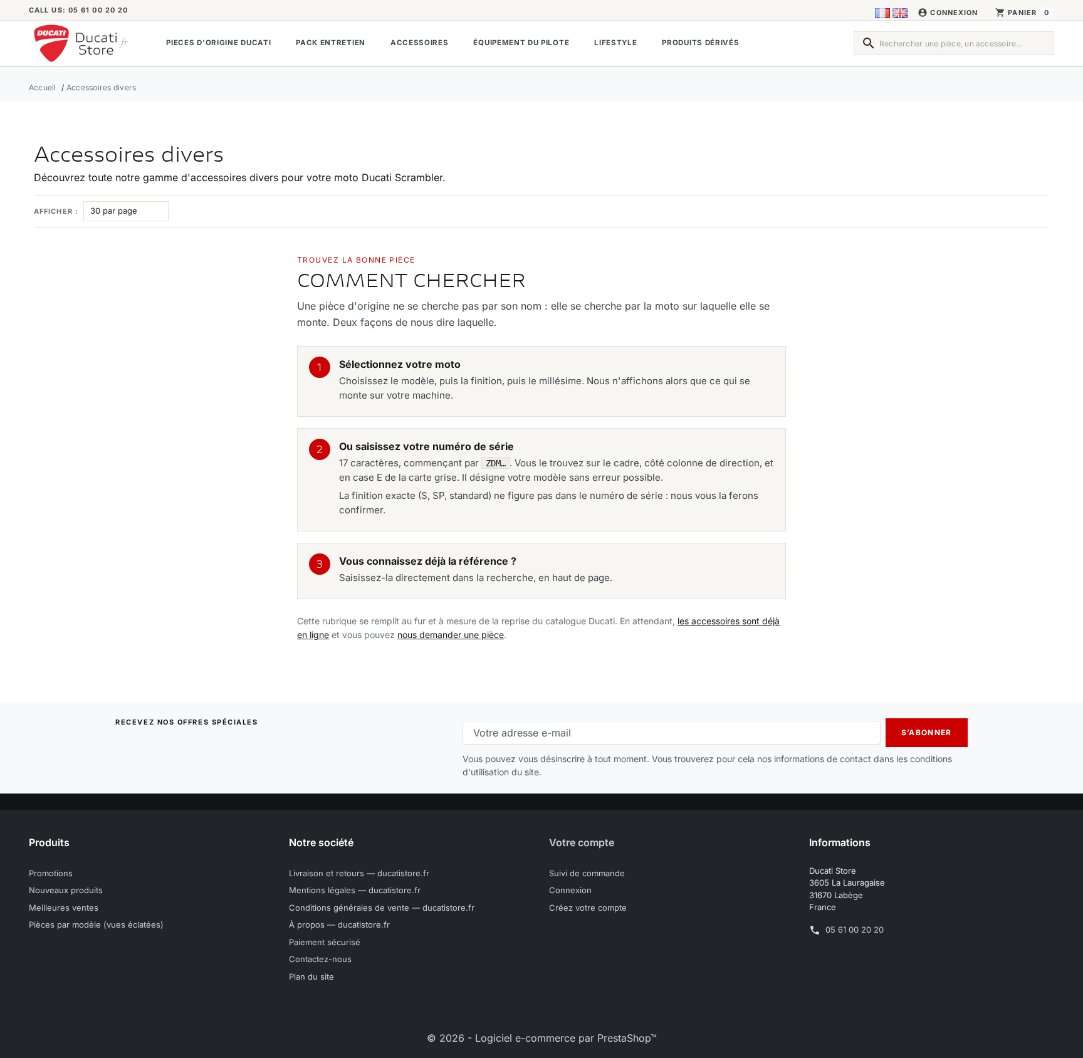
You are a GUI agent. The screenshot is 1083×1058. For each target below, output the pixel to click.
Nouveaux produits (66, 890)
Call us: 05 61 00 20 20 (78, 10)
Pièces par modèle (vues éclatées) (96, 924)
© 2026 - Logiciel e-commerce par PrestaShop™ (542, 1038)
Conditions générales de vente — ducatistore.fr (381, 908)
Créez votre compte (588, 908)
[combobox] (954, 43)
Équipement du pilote (521, 42)
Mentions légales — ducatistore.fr (355, 890)
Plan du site (311, 977)
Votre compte (581, 842)
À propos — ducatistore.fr (339, 924)
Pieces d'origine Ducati (218, 42)
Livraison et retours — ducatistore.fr (359, 873)
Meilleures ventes (63, 908)
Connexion (570, 890)
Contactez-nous (320, 959)
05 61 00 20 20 (854, 929)
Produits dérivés (700, 42)
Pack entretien (330, 42)
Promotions (51, 873)
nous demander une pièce (450, 634)
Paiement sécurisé (324, 942)
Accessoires (419, 42)
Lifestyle (615, 42)
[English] (900, 12)
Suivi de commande (587, 873)
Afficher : (56, 211)
